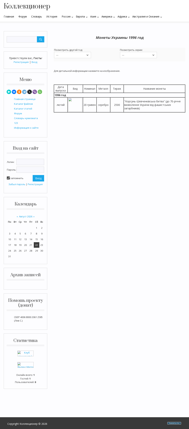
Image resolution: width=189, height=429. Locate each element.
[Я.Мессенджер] (9, 92)
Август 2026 (25, 216)
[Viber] (34, 92)
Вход (34, 62)
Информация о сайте (26, 127)
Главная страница (24, 99)
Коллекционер (27, 6)
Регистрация (21, 62)
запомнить (16, 178)
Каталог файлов (23, 103)
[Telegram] (24, 92)
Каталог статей (23, 108)
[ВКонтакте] (14, 92)
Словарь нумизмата (26, 118)
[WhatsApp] (40, 92)
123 (16, 123)
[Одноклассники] (19, 92)
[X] (29, 92)
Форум (18, 113)
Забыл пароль (16, 184)
